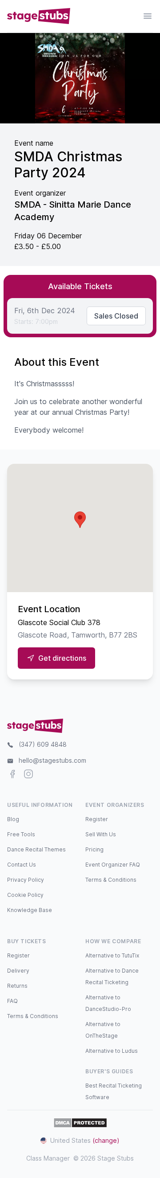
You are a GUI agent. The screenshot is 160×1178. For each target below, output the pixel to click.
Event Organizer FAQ (112, 864)
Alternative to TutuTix (112, 955)
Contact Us (21, 864)
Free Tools (21, 834)
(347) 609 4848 (43, 744)
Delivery (18, 970)
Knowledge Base (29, 910)
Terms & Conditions (110, 879)
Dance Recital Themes (36, 849)
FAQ (12, 1001)
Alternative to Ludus (111, 1050)
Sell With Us (100, 834)
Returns (17, 985)
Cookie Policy (25, 895)
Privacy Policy (25, 879)
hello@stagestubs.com (52, 760)
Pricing (94, 849)
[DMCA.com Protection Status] (80, 1122)
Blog (13, 819)
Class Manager (48, 1158)
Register (96, 819)
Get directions (62, 658)
